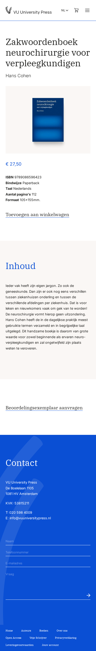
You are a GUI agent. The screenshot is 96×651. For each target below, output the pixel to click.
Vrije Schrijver (38, 637)
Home (9, 630)
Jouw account (50, 645)
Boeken (43, 630)
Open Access (13, 637)
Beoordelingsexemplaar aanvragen (44, 407)
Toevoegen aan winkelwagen (37, 214)
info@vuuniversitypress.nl (30, 518)
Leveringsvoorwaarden (20, 645)
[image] (48, 120)
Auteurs (26, 630)
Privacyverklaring (65, 637)
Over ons (62, 630)
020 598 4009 (20, 512)
